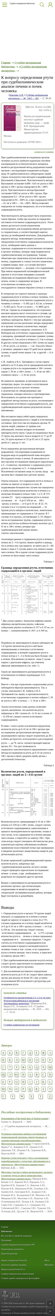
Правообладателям (9, 1254)
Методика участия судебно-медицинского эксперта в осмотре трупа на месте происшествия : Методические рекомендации (27, 1175)
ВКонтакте (49, 1265)
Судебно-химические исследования (21, 1024)
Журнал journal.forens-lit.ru (13, 1269)
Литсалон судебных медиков (13, 1265)
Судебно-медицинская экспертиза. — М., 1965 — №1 (28, 96)
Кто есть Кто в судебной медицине (16, 1236)
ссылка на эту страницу (44, 151)
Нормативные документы (12, 1249)
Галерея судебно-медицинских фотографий (20, 1278)
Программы (6, 1240)
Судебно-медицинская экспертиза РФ (17, 1245)
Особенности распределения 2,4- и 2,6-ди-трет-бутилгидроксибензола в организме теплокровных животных (27, 1000)
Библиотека (6, 1231)
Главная (5, 62)
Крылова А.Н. (16, 94)
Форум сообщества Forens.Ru (14, 1260)
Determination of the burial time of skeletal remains (24, 1118)
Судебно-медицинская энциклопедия (17, 1274)
